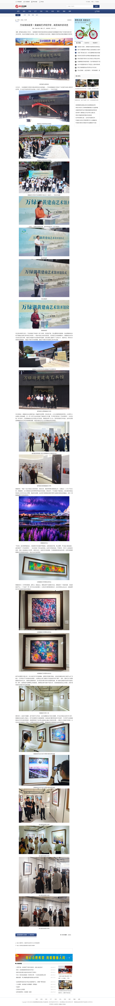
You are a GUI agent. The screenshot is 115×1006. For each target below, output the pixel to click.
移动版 (64, 1004)
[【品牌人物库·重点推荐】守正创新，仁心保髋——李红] (65, 970)
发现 (24, 11)
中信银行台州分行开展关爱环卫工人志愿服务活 (86, 120)
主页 (18, 20)
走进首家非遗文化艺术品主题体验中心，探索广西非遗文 (31, 982)
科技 (52, 11)
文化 (47, 11)
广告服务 (97, 1)
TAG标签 (88, 1)
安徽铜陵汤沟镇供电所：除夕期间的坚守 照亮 (89, 62)
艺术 (18, 15)
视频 (64, 11)
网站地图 (35, 1)
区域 (30, 11)
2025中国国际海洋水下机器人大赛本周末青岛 (89, 65)
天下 (35, 11)
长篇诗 (18, 987)
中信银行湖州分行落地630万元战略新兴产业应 (86, 122)
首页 (18, 11)
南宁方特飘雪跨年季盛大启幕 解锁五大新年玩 (89, 50)
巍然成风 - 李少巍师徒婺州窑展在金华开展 (27, 977)
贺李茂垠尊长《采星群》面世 (24, 992)
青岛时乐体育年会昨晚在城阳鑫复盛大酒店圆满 (89, 56)
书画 (29, 15)
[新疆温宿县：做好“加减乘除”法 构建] (80, 94)
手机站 (42, 1)
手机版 (98, 11)
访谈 (41, 11)
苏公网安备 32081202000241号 (66, 1002)
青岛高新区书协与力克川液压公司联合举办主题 (89, 59)
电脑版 (60, 1004)
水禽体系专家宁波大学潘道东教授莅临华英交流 (86, 110)
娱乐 (37, 15)
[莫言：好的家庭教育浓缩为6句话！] (92, 94)
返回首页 (69, 20)
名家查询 (56, 1004)
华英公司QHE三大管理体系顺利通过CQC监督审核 (87, 107)
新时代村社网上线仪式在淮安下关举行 (26, 972)
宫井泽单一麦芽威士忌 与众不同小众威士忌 (85, 112)
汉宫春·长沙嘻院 (20, 989)
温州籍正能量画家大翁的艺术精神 (27, 945)
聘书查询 (51, 1004)
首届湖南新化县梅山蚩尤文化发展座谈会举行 (86, 105)
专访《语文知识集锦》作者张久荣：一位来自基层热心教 (31, 975)
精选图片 (95, 42)
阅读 (33, 15)
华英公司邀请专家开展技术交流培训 (84, 115)
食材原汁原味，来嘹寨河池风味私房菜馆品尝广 (89, 47)
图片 (58, 11)
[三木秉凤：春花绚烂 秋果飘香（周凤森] (92, 83)
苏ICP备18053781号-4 (54, 1002)
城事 (70, 11)
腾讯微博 (20, 1)
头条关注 (87, 42)
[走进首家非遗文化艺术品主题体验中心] (80, 83)
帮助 (92, 1)
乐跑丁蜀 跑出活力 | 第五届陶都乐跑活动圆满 (89, 53)
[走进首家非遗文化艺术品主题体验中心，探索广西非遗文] (65, 984)
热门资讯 (78, 43)
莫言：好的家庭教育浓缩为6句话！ (25, 970)
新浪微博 (28, 1)
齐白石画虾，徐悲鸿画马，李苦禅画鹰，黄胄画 (89, 71)
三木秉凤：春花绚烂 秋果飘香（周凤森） (27, 984)
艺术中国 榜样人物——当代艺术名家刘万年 (85, 117)
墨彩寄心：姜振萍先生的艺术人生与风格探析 (29, 943)
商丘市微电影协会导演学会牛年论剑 (87, 67)
